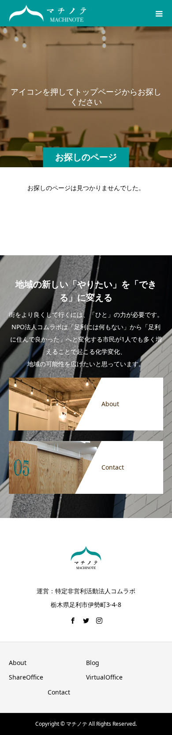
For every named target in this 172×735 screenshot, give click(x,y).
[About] (86, 381)
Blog (92, 662)
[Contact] (86, 444)
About (17, 662)
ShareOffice (26, 677)
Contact (59, 692)
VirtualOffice (104, 677)
